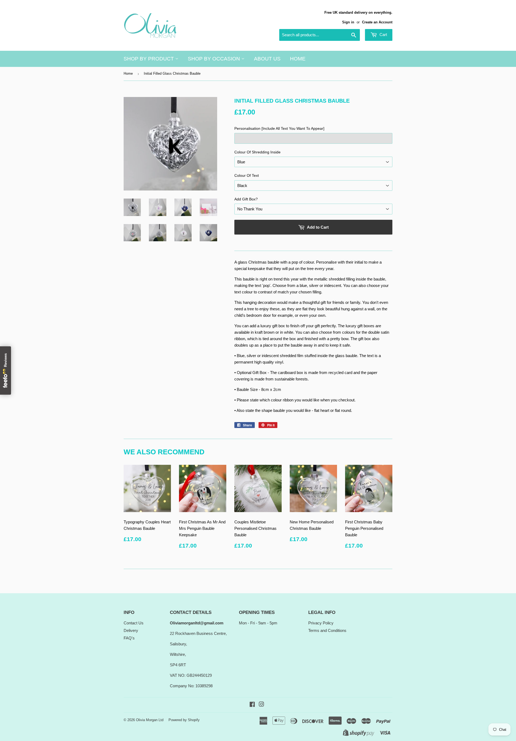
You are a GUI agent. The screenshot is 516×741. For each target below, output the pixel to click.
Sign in (348, 22)
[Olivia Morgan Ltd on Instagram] (261, 705)
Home (298, 59)
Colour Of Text (246, 175)
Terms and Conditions (327, 630)
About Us (267, 59)
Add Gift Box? (246, 199)
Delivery (131, 630)
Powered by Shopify (184, 720)
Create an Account (377, 22)
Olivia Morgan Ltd (149, 720)
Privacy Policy (321, 623)
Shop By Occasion (214, 59)
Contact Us (134, 623)
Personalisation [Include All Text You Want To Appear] (279, 128)
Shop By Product (149, 59)
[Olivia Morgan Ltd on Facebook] (252, 705)
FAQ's (129, 638)
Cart (382, 34)
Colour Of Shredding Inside (257, 152)
